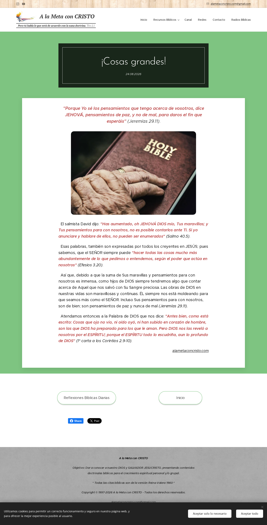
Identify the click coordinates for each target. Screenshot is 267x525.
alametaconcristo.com (190, 351)
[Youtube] (23, 4)
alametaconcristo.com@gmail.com (231, 3)
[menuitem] (145, 20)
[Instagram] (17, 4)
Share (78, 420)
